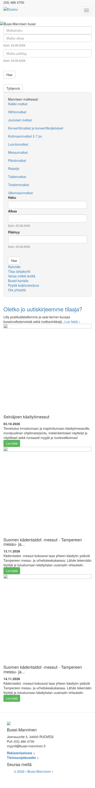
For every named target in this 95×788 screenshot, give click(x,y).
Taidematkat (17, 176)
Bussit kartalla (18, 280)
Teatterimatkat (18, 184)
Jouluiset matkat (20, 120)
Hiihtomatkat (17, 112)
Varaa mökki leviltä (21, 276)
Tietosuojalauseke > (23, 757)
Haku (12, 197)
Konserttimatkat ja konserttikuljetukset (35, 128)
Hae (9, 74)
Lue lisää (12, 443)
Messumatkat (18, 152)
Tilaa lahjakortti (19, 271)
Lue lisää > (72, 321)
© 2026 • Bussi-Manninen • (33, 771)
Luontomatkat (18, 144)
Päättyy (14, 232)
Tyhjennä (13, 88)
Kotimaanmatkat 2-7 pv (25, 136)
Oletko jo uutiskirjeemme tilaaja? (42, 309)
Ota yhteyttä (17, 290)
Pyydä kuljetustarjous (23, 285)
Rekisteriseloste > (21, 753)
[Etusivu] (10, 9)
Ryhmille (14, 266)
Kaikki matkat (17, 103)
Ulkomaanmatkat (20, 192)
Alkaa (12, 211)
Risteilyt (13, 168)
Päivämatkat (17, 160)
